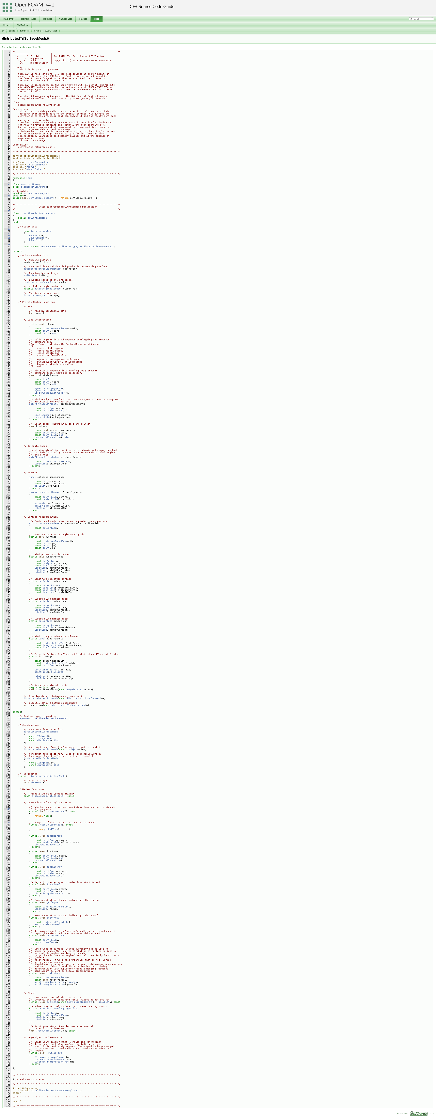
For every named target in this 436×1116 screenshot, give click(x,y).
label (46, 379)
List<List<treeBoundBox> (39, 282)
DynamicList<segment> (48, 388)
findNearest (54, 836)
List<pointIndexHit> (47, 437)
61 (7, 184)
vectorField (42, 924)
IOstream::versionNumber (50, 1059)
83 (7, 233)
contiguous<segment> (42, 198)
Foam (29, 178)
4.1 (51, 5)
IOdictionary (32, 275)
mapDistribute (30, 184)
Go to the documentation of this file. (22, 47)
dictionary (44, 740)
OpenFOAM (29, 4)
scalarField (50, 499)
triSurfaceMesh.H (37, 162)
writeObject (54, 1053)
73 (7, 211)
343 (7, 809)
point (46, 331)
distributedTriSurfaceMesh (45, 31)
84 (7, 235)
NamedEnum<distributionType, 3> (61, 246)
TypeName (23, 718)
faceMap (72, 982)
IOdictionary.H (35, 164)
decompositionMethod (34, 187)
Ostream (55, 1030)
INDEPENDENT (36, 237)
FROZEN (33, 240)
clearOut (35, 782)
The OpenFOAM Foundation (34, 10)
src (3, 31)
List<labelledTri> (54, 643)
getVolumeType (56, 935)
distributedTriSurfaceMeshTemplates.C (56, 1090)
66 (7, 195)
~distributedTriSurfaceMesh (47, 776)
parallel (12, 31)
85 (7, 237)
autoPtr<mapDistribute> (44, 404)
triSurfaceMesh (37, 218)
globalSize (55, 824)
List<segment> (43, 415)
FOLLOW (33, 235)
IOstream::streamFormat (50, 1057)
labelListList (51, 645)
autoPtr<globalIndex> (48, 288)
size (64, 829)
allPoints (57, 672)
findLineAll (54, 884)
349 (7, 822)
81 (7, 229)
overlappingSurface (66, 1008)
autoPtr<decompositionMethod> (43, 268)
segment (45, 193)
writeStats (43, 1030)
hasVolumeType (56, 811)
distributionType (41, 231)
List (37, 393)
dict (56, 740)
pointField (49, 408)
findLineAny (54, 867)
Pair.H (30, 167)
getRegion (53, 902)
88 (7, 244)
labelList (41, 463)
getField (52, 1002)
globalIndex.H (35, 169)
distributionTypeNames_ (99, 246)
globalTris (56, 796)
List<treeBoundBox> (55, 328)
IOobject (42, 736)
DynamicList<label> (47, 390)
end (54, 333)
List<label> (42, 417)
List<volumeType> (45, 942)
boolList (40, 486)
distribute (53, 973)
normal (56, 924)
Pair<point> (31, 193)
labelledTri (50, 647)
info (66, 437)
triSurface (49, 528)
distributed (24, 31)
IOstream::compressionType (52, 1061)
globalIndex (39, 796)
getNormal (53, 917)
